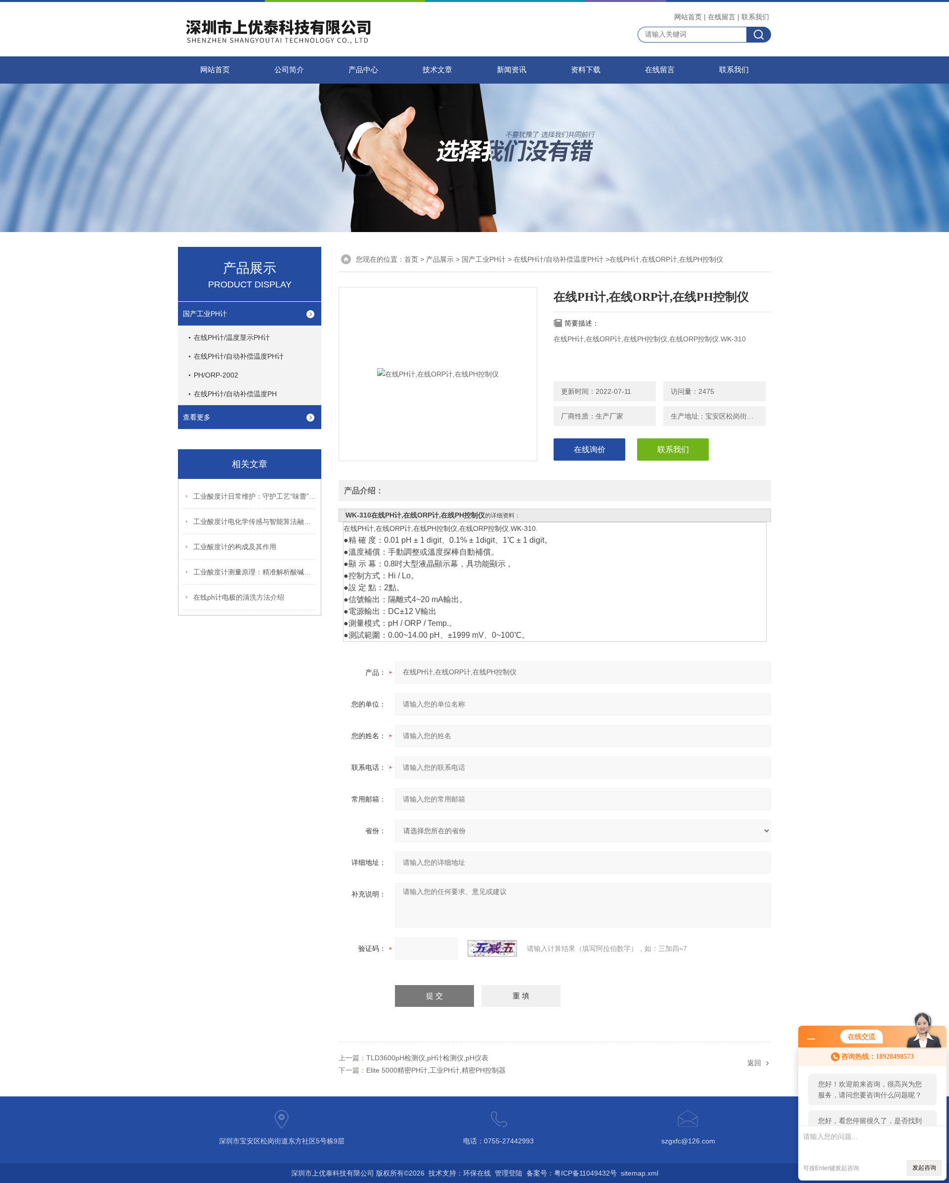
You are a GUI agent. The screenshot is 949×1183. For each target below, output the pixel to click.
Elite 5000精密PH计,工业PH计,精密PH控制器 (436, 1070)
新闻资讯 (511, 70)
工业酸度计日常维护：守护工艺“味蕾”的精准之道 (255, 496)
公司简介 (289, 70)
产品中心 (363, 70)
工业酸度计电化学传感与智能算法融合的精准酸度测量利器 (255, 521)
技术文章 (437, 70)
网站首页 (688, 17)
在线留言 (721, 17)
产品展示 (440, 259)
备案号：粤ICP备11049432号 (571, 1173)
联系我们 (755, 17)
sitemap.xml (639, 1173)
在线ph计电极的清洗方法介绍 (238, 597)
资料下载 (586, 70)
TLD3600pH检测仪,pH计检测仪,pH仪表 (427, 1058)
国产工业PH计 (205, 314)
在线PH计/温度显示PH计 (232, 337)
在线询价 (589, 449)
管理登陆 (508, 1173)
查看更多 (197, 417)
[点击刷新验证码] (492, 948)
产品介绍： (364, 490)
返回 (754, 1063)
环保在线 (477, 1173)
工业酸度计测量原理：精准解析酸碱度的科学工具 (255, 572)
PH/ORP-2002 (216, 375)
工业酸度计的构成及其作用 (234, 547)
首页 (411, 259)
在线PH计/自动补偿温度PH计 (239, 356)
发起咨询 (924, 1167)
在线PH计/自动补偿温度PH (235, 394)
